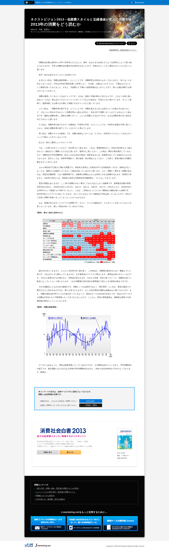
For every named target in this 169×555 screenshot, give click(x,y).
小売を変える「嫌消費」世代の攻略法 (50, 499)
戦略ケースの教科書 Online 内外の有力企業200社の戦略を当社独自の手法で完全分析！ (120, 523)
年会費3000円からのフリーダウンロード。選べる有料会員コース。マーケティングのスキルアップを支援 (84, 523)
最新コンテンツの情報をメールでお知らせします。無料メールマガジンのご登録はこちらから (48, 523)
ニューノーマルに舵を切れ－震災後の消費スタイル (55, 492)
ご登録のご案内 (90, 405)
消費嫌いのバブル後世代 (44, 496)
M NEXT (29, 2)
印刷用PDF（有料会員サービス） (123, 50)
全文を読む (90, 401)
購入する (70, 452)
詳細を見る (48, 452)
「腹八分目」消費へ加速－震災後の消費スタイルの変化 (57, 488)
